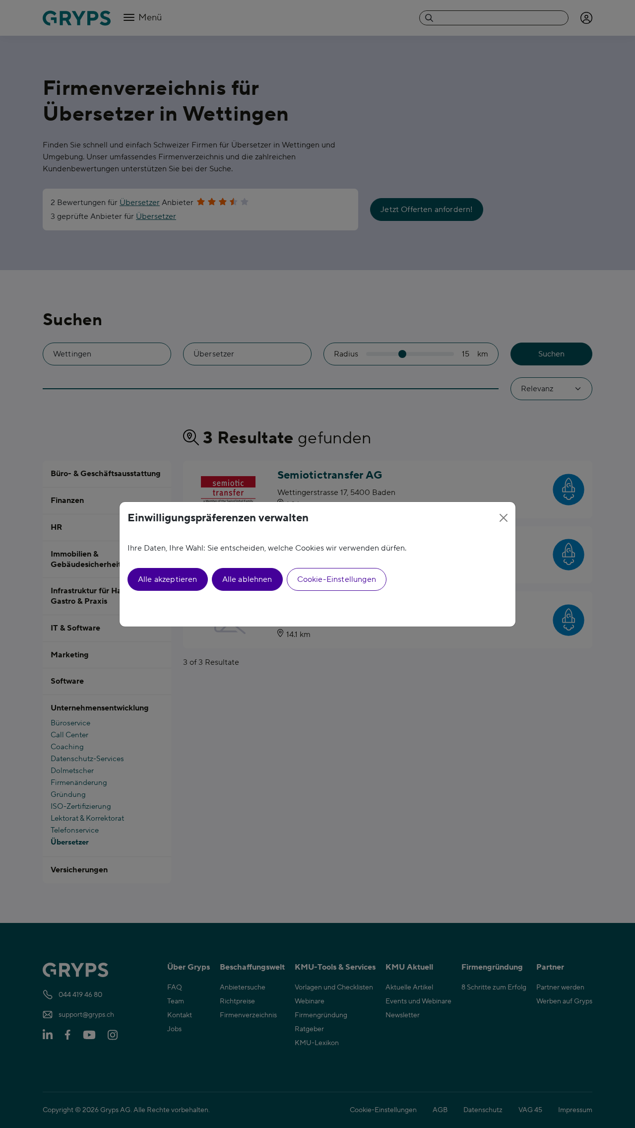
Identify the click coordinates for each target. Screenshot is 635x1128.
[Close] (503, 518)
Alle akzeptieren (167, 579)
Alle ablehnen (247, 579)
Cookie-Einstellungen (336, 579)
